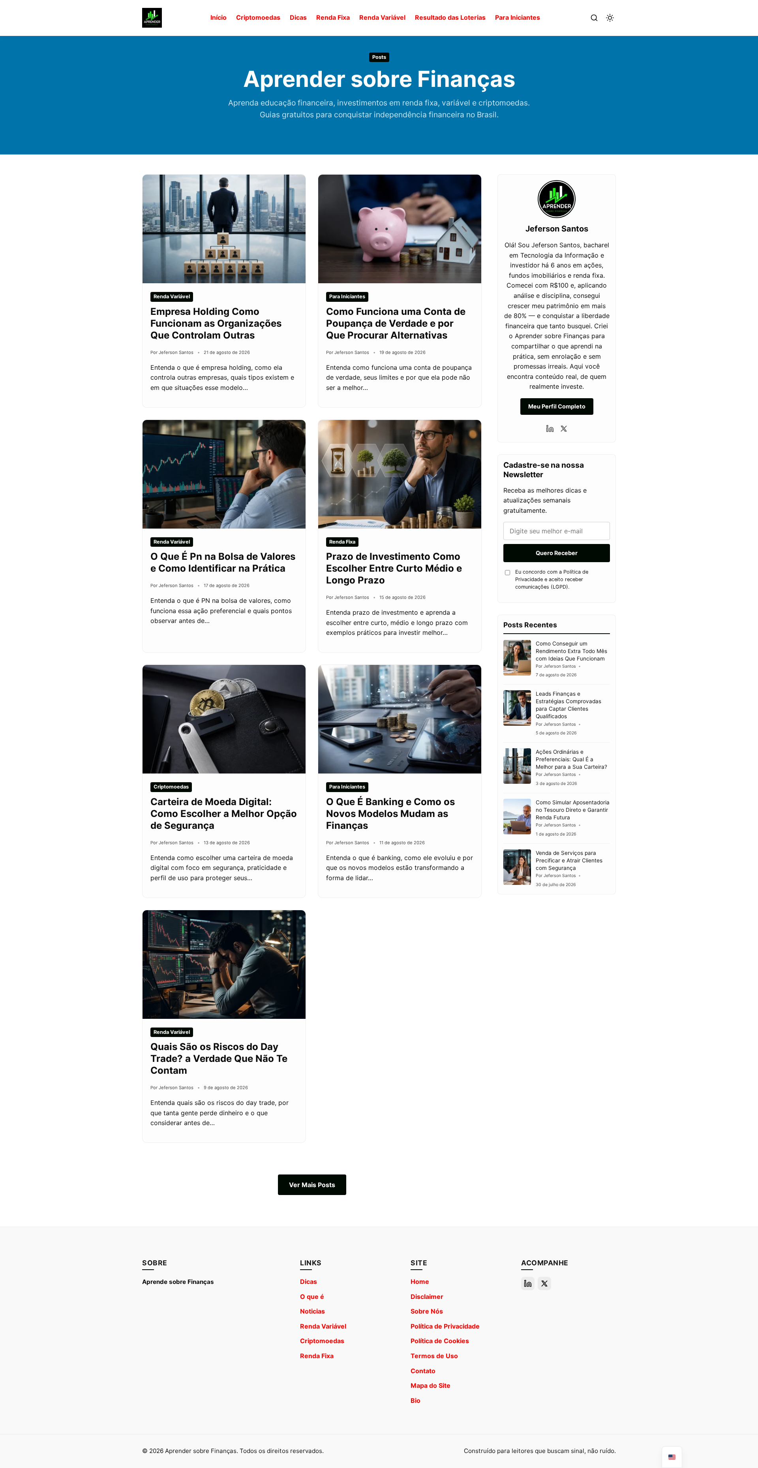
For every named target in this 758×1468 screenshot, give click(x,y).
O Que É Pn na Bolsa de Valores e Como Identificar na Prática (222, 562)
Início (218, 17)
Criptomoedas (258, 17)
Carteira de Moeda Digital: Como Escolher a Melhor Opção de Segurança (223, 813)
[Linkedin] (550, 429)
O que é (312, 1296)
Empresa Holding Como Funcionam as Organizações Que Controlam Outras (215, 323)
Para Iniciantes (517, 17)
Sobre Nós (427, 1311)
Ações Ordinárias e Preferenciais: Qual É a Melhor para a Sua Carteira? (571, 759)
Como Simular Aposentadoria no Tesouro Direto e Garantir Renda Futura (573, 810)
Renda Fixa (333, 17)
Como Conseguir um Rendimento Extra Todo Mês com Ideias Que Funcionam (571, 651)
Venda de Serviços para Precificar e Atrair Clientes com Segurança (569, 860)
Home (420, 1281)
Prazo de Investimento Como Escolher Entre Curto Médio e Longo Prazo (394, 568)
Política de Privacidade (445, 1326)
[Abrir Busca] (594, 18)
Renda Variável (382, 17)
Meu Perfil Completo (556, 406)
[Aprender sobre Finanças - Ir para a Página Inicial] (152, 18)
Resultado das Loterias (450, 17)
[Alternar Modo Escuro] (610, 18)
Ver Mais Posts (312, 1185)
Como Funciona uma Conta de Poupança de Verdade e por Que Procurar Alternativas (395, 323)
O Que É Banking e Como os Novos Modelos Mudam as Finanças (390, 813)
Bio (415, 1400)
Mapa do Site (430, 1385)
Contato (423, 1371)
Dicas (298, 17)
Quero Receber (557, 553)
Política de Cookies (440, 1341)
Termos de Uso (434, 1356)
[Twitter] (564, 429)
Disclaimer (427, 1296)
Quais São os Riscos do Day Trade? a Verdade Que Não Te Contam (218, 1058)
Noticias (312, 1311)
